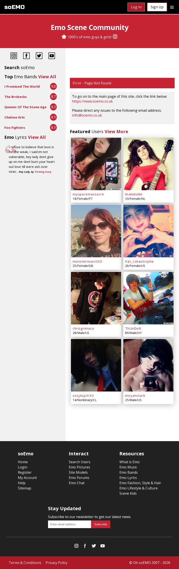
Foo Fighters (14, 127)
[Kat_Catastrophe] (148, 231)
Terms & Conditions (25, 562)
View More (116, 131)
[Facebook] (26, 56)
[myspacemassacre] (96, 164)
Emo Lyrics (128, 477)
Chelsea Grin (14, 117)
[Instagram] (115, 37)
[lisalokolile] (148, 164)
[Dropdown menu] (172, 7)
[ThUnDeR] (148, 298)
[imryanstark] (148, 365)
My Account (27, 477)
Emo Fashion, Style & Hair (140, 482)
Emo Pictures (79, 467)
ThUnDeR (133, 328)
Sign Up (157, 7)
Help (22, 482)
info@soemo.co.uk (87, 115)
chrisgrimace (83, 328)
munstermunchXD (87, 261)
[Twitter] (39, 56)
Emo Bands (128, 472)
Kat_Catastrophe (139, 261)
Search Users (79, 461)
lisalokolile (134, 194)
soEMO (14, 7)
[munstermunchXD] (96, 231)
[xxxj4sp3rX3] (96, 365)
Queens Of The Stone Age (25, 107)
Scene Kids (128, 493)
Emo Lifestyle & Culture (138, 488)
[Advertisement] (122, 63)
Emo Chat (76, 482)
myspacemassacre (88, 194)
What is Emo (129, 461)
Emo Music (128, 467)
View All (47, 77)
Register (25, 472)
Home (23, 461)
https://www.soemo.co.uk (92, 101)
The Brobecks (15, 96)
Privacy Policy (56, 562)
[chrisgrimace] (96, 298)
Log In (136, 7)
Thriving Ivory (42, 171)
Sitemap (24, 488)
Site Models (78, 472)
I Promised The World (22, 86)
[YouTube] (51, 56)
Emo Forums (79, 477)
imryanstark (135, 395)
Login (22, 467)
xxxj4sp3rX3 (83, 395)
